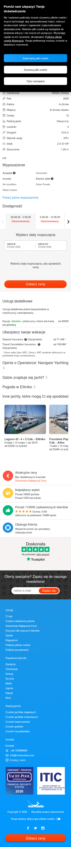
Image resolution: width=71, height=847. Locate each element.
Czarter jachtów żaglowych (21, 712)
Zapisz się (48, 590)
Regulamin (12, 640)
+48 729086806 (18, 750)
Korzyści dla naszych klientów (23, 630)
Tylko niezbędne (35, 81)
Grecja (9, 673)
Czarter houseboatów (18, 731)
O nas (9, 616)
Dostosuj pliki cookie (35, 69)
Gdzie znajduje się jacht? (23, 377)
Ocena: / (35, 513)
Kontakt (10, 745)
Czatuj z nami (18, 760)
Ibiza (8, 697)
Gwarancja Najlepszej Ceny (31, 480)
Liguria (9, 688)
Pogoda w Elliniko (17, 386)
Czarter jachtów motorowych (22, 717)
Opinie (9, 635)
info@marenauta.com (22, 755)
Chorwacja (12, 669)
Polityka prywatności (17, 649)
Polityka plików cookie (18, 645)
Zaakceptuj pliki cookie (35, 58)
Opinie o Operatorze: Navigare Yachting (35, 362)
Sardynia (11, 664)
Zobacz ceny (35, 284)
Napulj (9, 693)
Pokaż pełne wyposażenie (20, 197)
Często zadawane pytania (20, 621)
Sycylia (10, 678)
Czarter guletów (14, 726)
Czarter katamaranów (18, 721)
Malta (9, 683)
